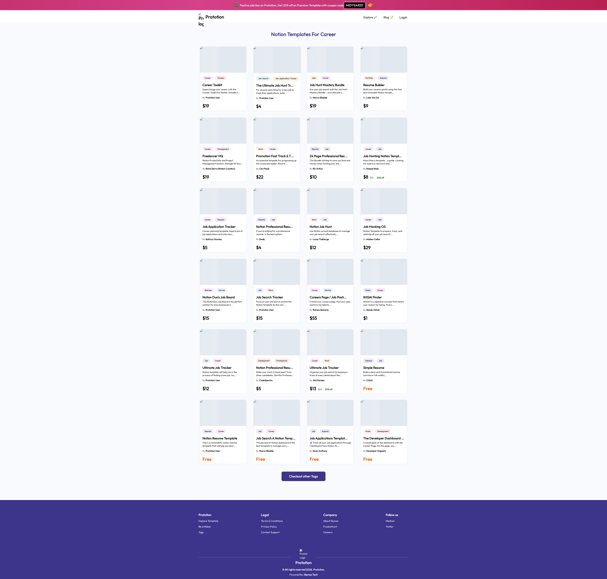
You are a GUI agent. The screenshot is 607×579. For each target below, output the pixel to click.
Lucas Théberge (321, 239)
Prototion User (213, 97)
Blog (388, 17)
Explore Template (208, 520)
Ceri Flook (264, 168)
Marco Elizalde (320, 97)
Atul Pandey (319, 380)
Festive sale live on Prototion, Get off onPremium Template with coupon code (303, 4)
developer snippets (376, 450)
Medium (390, 520)
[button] (303, 476)
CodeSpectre (266, 380)
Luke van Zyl (372, 97)
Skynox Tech (311, 574)
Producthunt (330, 526)
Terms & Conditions (272, 520)
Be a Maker (205, 526)
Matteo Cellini (373, 239)
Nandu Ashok (373, 309)
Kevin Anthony (320, 450)
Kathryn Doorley (214, 239)
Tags (201, 532)
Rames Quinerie (321, 309)
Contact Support (270, 532)
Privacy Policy (269, 526)
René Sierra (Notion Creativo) (220, 168)
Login (403, 17)
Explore (370, 17)
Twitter (390, 526)
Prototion (303, 562)
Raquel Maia (372, 168)
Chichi (369, 380)
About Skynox (330, 520)
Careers (327, 532)
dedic (262, 239)
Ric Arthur (318, 168)
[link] (208, 78)
